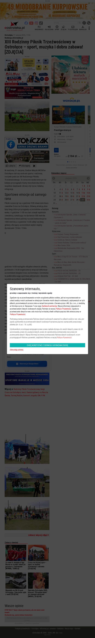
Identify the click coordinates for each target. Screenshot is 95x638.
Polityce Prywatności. (64, 337)
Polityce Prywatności (63, 309)
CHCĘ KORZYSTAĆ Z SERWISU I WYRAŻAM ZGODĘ (47, 345)
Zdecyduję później (16, 350)
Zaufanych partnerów (49, 306)
